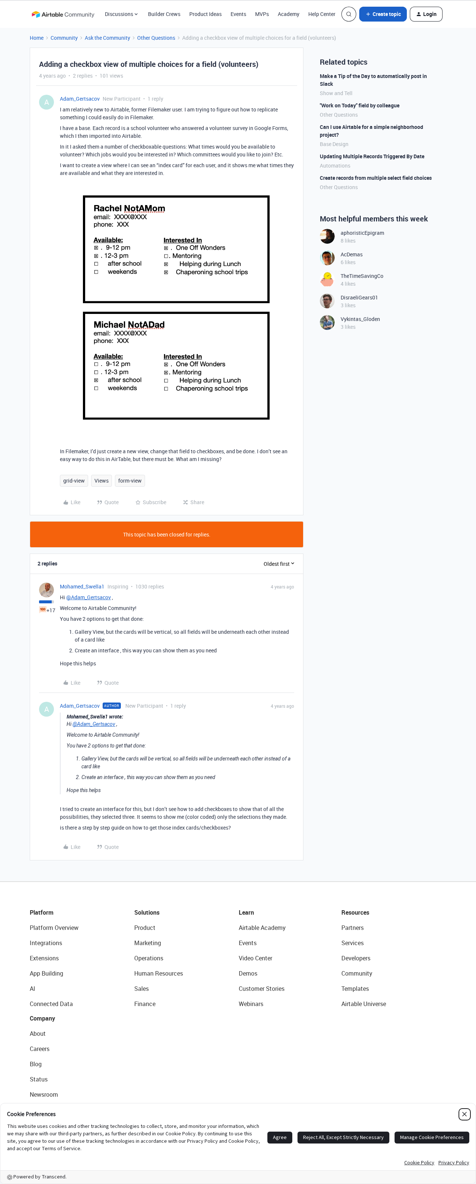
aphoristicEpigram (362, 232)
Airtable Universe (363, 1004)
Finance (144, 1004)
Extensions (44, 958)
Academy (288, 13)
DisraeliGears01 (359, 297)
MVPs (262, 13)
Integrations (46, 943)
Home (37, 37)
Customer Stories (261, 988)
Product (144, 928)
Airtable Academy (262, 928)
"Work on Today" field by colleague (359, 105)
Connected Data (51, 1004)
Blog (36, 1064)
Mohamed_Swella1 (82, 586)
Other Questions (156, 37)
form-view (130, 480)
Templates (355, 988)
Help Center (321, 13)
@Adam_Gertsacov (88, 597)
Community (64, 37)
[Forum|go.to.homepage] (63, 14)
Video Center (255, 958)
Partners (352, 928)
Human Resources (158, 973)
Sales (141, 988)
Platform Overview (54, 928)
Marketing (147, 943)
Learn (246, 912)
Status (39, 1079)
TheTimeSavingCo (362, 275)
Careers (39, 1049)
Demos (248, 973)
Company (42, 1018)
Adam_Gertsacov (80, 98)
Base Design (334, 143)
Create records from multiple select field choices (376, 177)
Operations (148, 958)
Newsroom (44, 1094)
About (38, 1033)
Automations (335, 165)
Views (101, 480)
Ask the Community (107, 37)
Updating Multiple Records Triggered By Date (372, 156)
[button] (383, 14)
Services (352, 943)
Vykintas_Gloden (360, 318)
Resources (355, 912)
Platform (42, 912)
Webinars (251, 1004)
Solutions (147, 912)
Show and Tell (336, 93)
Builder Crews (164, 13)
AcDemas (352, 254)
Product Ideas (205, 13)
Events (238, 13)
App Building (46, 973)
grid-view (74, 480)
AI (32, 988)
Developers (355, 958)
